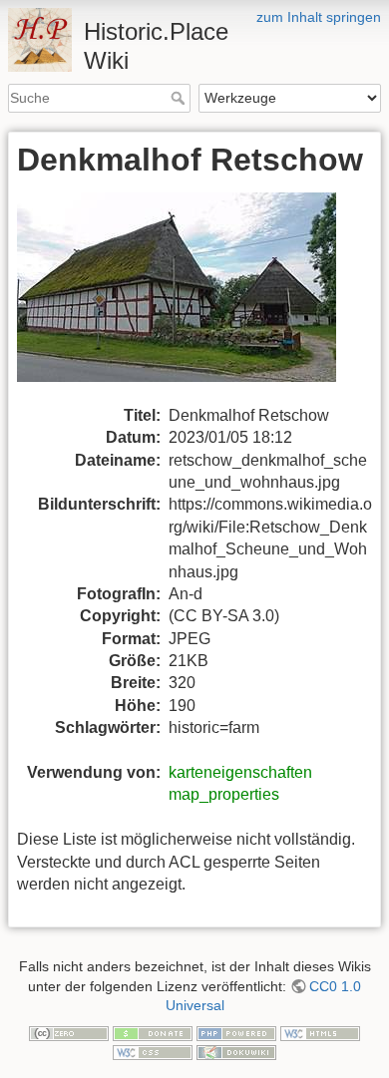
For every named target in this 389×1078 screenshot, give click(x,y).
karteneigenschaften (240, 772)
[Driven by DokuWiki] (236, 1052)
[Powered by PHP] (236, 1032)
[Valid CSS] (153, 1052)
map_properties (224, 794)
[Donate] (153, 1032)
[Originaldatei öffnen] (188, 297)
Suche (180, 98)
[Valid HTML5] (320, 1032)
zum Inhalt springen (318, 17)
